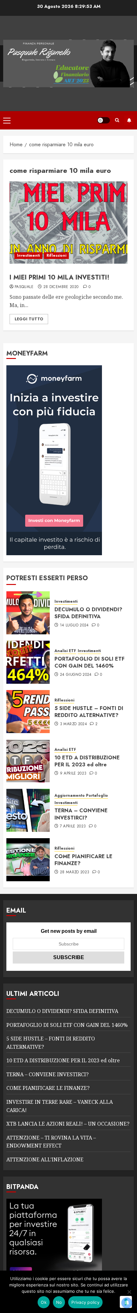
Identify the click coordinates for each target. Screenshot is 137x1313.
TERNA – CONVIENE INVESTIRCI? (81, 814)
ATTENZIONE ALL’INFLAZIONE (44, 1159)
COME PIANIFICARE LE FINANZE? (83, 860)
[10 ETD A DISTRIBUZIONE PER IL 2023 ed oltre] (28, 760)
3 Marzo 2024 (73, 724)
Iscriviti (129, 120)
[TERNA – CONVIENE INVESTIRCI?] (28, 810)
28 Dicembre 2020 (61, 287)
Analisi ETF (65, 651)
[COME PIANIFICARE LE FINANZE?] (28, 859)
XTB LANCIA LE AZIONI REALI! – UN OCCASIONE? (67, 1123)
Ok (44, 1302)
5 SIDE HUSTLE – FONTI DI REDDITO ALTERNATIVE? (88, 712)
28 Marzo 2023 (75, 872)
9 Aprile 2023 (73, 773)
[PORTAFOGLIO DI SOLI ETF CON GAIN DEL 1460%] (28, 662)
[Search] (117, 120)
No (59, 1302)
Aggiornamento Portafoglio (81, 795)
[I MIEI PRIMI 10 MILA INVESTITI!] (68, 222)
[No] (129, 1292)
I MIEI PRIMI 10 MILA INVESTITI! (60, 277)
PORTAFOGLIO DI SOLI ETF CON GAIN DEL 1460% (89, 662)
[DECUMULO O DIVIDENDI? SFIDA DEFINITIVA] (28, 612)
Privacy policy (85, 1302)
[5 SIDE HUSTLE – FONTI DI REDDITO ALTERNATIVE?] (28, 711)
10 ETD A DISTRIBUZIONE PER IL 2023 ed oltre (87, 761)
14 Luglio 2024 (74, 625)
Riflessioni (56, 255)
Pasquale (24, 287)
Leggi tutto (29, 319)
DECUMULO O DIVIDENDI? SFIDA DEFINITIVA (88, 613)
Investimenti (28, 255)
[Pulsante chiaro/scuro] (103, 120)
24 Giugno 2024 (76, 674)
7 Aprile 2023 (73, 826)
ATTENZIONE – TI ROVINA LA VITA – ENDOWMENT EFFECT (51, 1141)
